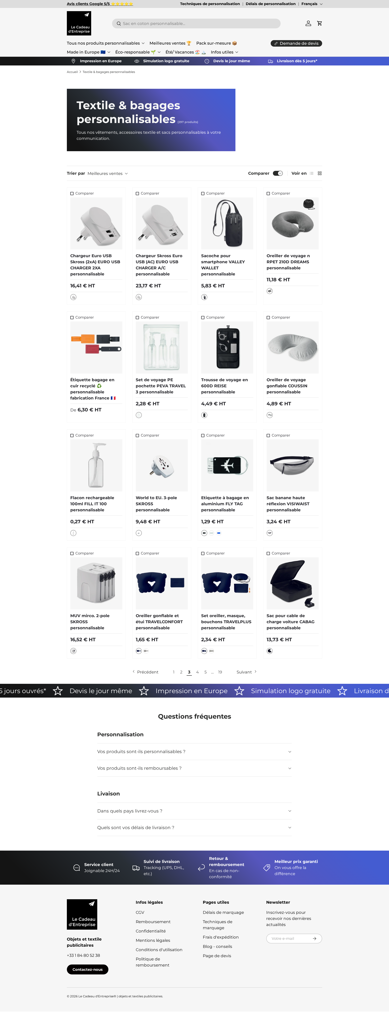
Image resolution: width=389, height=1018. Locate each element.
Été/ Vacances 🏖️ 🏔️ (186, 52)
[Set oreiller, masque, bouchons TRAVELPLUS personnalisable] (227, 583)
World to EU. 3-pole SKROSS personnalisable (156, 503)
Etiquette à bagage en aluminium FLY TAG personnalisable (225, 503)
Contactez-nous (88, 969)
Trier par (76, 173)
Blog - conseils (217, 946)
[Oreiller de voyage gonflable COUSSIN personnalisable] (293, 347)
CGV (140, 912)
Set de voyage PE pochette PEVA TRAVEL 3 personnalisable (161, 385)
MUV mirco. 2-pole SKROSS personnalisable (90, 621)
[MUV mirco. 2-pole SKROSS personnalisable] (96, 583)
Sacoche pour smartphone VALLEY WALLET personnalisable (223, 264)
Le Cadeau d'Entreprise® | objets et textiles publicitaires (120, 996)
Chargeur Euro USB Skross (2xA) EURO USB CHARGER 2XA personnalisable (95, 264)
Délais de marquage (223, 912)
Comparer (258, 173)
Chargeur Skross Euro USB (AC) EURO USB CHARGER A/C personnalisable (159, 264)
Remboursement (153, 921)
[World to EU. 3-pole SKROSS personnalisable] (162, 465)
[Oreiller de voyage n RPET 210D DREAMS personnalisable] (293, 223)
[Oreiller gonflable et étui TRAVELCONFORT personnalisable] (162, 583)
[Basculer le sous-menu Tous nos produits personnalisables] (143, 43)
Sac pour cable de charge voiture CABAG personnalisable (290, 621)
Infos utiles (222, 52)
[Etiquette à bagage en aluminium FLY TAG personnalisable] (227, 465)
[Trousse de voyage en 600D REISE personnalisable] (227, 347)
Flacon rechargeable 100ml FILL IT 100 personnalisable (92, 503)
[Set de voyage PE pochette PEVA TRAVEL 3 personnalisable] (162, 347)
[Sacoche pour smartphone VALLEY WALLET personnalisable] (227, 223)
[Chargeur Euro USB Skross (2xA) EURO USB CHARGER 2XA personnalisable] (96, 223)
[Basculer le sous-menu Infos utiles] (236, 52)
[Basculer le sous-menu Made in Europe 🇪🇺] (108, 52)
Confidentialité (151, 931)
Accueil (72, 72)
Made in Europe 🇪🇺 (86, 52)
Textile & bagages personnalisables (109, 72)
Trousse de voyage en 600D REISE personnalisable (224, 385)
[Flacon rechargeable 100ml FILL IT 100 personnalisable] (96, 465)
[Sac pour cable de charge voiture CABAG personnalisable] (293, 583)
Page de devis (217, 955)
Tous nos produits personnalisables (103, 43)
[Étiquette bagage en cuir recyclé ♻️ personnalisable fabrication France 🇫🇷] (96, 347)
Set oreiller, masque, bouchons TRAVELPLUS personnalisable (226, 621)
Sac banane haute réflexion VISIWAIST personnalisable (288, 503)
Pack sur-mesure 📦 (216, 43)
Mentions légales (153, 940)
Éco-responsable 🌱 (135, 52)
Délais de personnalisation (271, 4)
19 (220, 672)
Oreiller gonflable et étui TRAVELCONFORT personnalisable (159, 621)
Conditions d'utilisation (159, 949)
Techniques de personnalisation (210, 4)
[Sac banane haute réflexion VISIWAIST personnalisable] (293, 465)
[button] (319, 23)
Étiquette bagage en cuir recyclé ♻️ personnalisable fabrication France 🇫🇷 (93, 388)
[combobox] (196, 23)
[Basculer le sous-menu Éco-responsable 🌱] (159, 52)
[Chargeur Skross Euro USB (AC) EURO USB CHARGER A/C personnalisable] (162, 223)
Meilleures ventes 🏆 (170, 43)
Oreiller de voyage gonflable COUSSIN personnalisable (287, 385)
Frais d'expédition (221, 937)
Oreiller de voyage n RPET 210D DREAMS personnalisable (288, 261)
